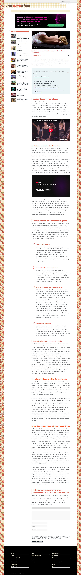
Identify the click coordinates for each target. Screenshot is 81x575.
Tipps (49, 11)
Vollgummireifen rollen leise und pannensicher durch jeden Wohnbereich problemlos (22, 100)
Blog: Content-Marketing (56, 553)
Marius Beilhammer (37, 55)
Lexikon (33, 557)
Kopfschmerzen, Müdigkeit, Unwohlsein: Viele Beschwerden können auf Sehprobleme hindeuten (23, 37)
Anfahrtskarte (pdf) (14, 562)
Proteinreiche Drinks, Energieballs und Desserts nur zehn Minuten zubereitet (22, 60)
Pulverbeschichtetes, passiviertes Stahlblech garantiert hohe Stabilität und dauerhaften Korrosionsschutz (23, 83)
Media (33, 553)
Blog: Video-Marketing (55, 555)
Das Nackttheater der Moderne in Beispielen (44, 81)
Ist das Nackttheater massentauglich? (42, 83)
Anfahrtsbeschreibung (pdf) (15, 557)
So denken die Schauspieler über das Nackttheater (46, 85)
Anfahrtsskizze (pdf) (14, 559)
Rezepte (43, 11)
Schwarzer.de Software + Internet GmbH (18, 573)
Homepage (12, 553)
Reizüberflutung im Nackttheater (41, 76)
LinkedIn (53, 564)
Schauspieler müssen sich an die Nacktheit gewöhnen (47, 87)
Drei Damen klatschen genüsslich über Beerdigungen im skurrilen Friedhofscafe (22, 89)
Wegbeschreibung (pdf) (14, 564)
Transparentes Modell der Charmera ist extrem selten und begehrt (23, 77)
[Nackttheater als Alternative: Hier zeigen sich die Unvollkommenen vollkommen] (51, 40)
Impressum (13, 555)
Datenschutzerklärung (56, 538)
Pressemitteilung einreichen (36, 555)
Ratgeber (33, 559)
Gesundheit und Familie (24, 11)
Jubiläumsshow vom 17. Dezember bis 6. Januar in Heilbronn (22, 95)
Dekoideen (14, 11)
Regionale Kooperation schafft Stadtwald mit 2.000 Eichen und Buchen (22, 43)
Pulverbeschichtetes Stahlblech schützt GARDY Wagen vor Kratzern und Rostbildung (23, 49)
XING (53, 566)
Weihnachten (55, 11)
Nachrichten (34, 562)
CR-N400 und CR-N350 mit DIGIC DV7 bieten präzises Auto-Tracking (22, 54)
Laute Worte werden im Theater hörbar (43, 79)
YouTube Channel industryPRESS (57, 562)
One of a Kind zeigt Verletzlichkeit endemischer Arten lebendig (22, 72)
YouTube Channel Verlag (56, 559)
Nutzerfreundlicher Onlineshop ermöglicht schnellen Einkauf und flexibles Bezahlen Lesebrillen (22, 66)
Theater (69, 55)
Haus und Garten (35, 11)
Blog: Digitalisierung (55, 557)
